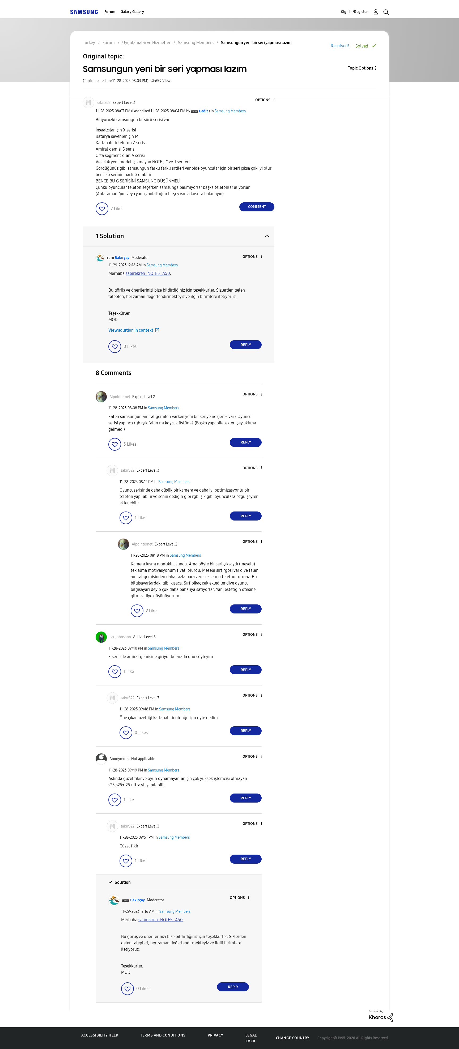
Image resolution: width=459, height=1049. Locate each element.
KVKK (250, 1041)
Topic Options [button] (360, 68)
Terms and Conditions (162, 1035)
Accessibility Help (99, 1035)
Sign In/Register (354, 12)
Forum (109, 12)
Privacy (215, 1035)
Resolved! (340, 45)
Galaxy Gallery (132, 12)
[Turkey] (84, 11)
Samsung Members (230, 111)
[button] (265, 100)
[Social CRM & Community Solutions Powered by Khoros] (381, 1015)
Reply (246, 345)
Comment (257, 206)
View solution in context (130, 330)
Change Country (292, 1038)
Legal (251, 1035)
